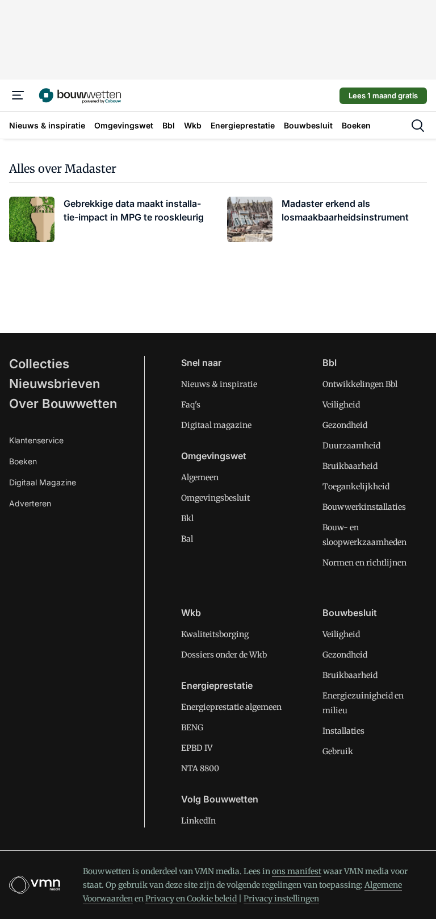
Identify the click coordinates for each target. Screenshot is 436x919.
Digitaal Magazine (42, 482)
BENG (192, 727)
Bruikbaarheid (350, 466)
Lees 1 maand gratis (383, 95)
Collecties (39, 363)
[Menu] (18, 95)
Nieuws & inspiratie (219, 384)
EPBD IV (196, 748)
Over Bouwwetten (63, 403)
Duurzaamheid (351, 445)
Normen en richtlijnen (364, 563)
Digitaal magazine (216, 425)
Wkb (191, 612)
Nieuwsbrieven (54, 383)
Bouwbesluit (349, 612)
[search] (418, 125)
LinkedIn (198, 821)
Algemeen (200, 477)
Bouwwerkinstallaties (364, 507)
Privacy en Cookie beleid (191, 898)
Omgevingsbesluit (215, 498)
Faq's (190, 405)
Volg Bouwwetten (219, 799)
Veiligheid (341, 405)
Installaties (343, 731)
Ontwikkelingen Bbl (359, 384)
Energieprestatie (217, 685)
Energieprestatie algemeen (231, 707)
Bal (187, 539)
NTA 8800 (200, 768)
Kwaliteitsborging (215, 634)
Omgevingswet (213, 455)
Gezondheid (344, 425)
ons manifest (296, 871)
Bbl (329, 362)
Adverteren (30, 503)
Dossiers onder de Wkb (224, 655)
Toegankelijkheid (355, 486)
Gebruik (337, 751)
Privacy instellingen (281, 898)
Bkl (187, 518)
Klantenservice (36, 440)
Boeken (23, 461)
